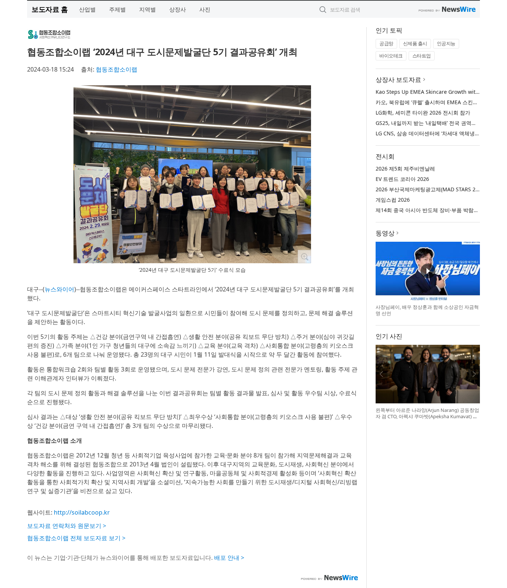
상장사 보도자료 (398, 79)
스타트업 (421, 55)
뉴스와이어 (59, 289)
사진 (204, 9)
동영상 (385, 233)
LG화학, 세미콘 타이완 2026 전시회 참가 (423, 112)
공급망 (386, 43)
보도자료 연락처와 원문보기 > (66, 526)
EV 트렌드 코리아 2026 (402, 178)
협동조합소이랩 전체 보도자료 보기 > (76, 538)
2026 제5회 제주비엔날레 (405, 168)
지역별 (147, 9)
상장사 (177, 9)
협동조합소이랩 (116, 69)
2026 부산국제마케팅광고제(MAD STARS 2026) (431, 189)
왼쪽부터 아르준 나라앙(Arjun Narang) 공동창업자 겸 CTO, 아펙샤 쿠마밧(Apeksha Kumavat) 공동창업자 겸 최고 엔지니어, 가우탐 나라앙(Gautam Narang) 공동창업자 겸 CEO (427, 420)
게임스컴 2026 (393, 199)
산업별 (87, 9)
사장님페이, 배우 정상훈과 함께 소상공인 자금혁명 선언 (427, 310)
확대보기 (304, 256)
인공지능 (446, 43)
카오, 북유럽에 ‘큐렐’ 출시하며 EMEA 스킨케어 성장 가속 (441, 102)
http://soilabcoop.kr (82, 512)
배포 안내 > (229, 558)
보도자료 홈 (50, 9)
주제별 (117, 9)
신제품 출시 (415, 43)
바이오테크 (391, 55)
